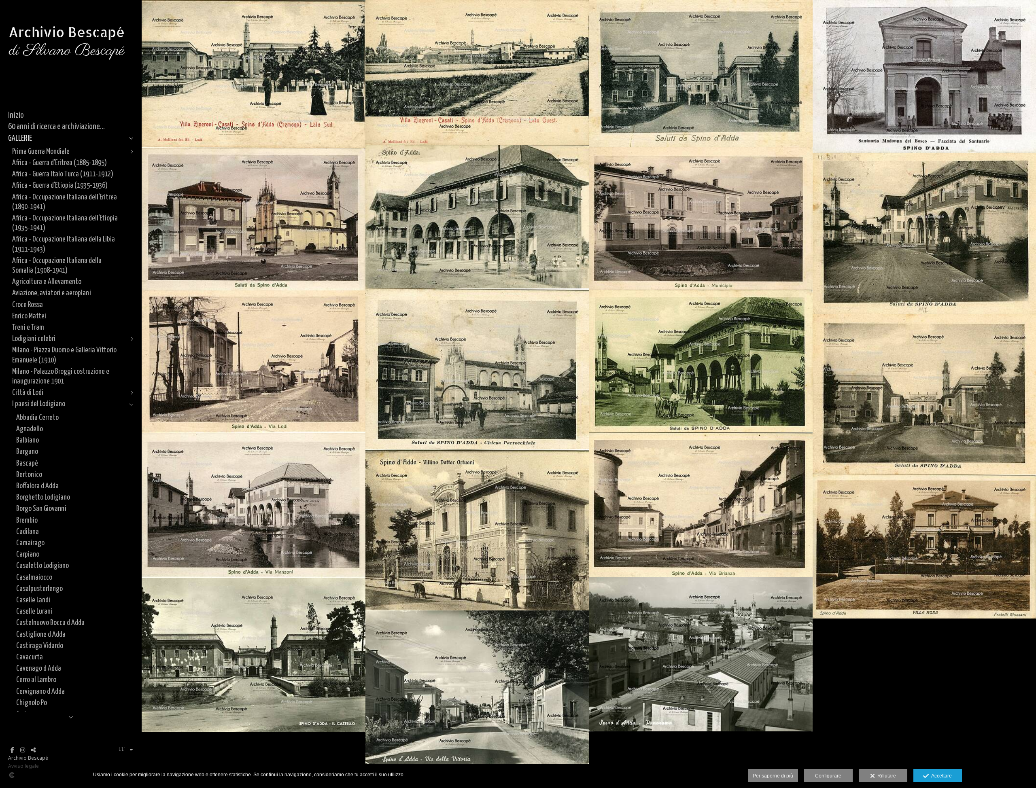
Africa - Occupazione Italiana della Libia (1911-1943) (63, 244)
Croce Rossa (27, 305)
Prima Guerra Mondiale (41, 151)
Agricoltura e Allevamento (46, 282)
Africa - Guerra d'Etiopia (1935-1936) (60, 185)
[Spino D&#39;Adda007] (253, 219)
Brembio (27, 520)
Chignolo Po (31, 703)
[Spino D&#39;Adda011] (253, 361)
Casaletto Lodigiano (42, 566)
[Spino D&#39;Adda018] (253, 655)
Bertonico (29, 475)
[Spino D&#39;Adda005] (477, 217)
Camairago (30, 543)
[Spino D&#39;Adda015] (477, 529)
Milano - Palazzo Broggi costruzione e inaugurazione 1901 (60, 376)
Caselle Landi (33, 600)
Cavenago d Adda (38, 668)
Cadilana (27, 532)
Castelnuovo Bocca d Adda (50, 623)
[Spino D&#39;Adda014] (253, 505)
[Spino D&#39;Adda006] (701, 218)
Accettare (940, 776)
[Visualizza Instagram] (23, 750)
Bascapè (27, 463)
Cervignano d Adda (40, 691)
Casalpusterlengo (39, 589)
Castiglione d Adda (41, 634)
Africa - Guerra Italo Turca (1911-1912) (62, 174)
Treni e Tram (28, 327)
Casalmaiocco (34, 577)
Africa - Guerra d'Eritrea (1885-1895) (59, 163)
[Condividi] (33, 750)
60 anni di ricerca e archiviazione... (56, 127)
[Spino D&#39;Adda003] (701, 73)
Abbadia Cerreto (37, 418)
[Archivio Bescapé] (66, 76)
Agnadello (29, 429)
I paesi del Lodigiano (38, 404)
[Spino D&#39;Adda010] (701, 361)
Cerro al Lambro (36, 680)
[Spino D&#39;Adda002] (477, 72)
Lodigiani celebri (33, 339)
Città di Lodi (27, 392)
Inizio (16, 115)
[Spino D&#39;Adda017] (701, 654)
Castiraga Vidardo (39, 646)
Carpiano (27, 554)
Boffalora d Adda (37, 486)
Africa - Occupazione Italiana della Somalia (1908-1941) (57, 265)
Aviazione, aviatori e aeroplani (51, 293)
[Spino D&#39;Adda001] (253, 74)
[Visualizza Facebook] (12, 750)
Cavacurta (29, 657)
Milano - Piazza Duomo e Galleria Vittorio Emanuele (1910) (64, 355)
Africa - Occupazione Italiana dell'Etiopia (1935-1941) (65, 223)
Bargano (27, 451)
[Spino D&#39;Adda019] (477, 687)
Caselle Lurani (34, 611)
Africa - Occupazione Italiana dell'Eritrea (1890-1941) (64, 202)
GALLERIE (20, 138)
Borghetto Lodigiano (43, 497)
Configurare (828, 776)
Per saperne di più (773, 776)
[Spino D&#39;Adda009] (477, 368)
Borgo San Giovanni (41, 509)
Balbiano (27, 440)
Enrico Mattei (29, 316)
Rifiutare (885, 776)
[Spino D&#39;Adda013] (701, 504)
